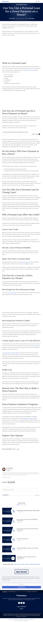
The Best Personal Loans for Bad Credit (28, 510)
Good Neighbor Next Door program (28, 418)
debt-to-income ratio (25, 262)
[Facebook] (19, 603)
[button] (39, 1)
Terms (16, 620)
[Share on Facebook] (9, 482)
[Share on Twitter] (11, 482)
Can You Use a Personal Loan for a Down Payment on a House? (15, 132)
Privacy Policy (25, 620)
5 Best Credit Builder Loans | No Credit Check (27, 548)
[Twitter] (21, 603)
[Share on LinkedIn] (14, 482)
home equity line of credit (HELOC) (11, 352)
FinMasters (17, 619)
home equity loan (36, 345)
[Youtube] (24, 603)
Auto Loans (17, 564)
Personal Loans (23, 4)
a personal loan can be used (30, 70)
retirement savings (12, 292)
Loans (17, 4)
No (19, 449)
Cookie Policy (20, 620)
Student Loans (24, 564)
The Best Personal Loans (22, 538)
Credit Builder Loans (34, 564)
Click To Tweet (35, 134)
